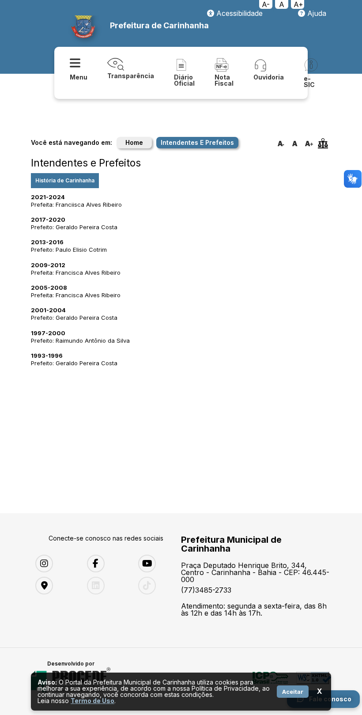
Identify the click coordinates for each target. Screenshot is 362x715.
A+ (298, 4)
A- (266, 4)
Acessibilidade (238, 13)
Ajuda (315, 13)
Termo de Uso (92, 700)
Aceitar (292, 691)
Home (134, 142)
